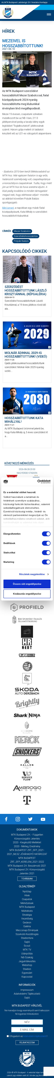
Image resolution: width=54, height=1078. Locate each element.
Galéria (27, 926)
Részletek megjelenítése (32, 574)
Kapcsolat (27, 976)
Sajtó (27, 941)
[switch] (46, 543)
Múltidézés (27, 910)
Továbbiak (27, 878)
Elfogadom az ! (28, 1036)
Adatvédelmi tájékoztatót (34, 1036)
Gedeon (27, 922)
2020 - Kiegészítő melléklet (27, 842)
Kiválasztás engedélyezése (27, 593)
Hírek (27, 895)
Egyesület (27, 972)
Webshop (27, 965)
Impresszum (27, 989)
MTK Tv (27, 949)
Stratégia (27, 914)
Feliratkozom (27, 1042)
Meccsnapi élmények (27, 930)
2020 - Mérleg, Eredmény (27, 846)
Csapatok (27, 899)
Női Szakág (27, 957)
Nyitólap (27, 891)
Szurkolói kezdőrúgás (27, 934)
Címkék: (7, 231)
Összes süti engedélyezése (27, 584)
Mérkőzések (27, 903)
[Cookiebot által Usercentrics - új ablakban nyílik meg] (38, 482)
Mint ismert (8, 207)
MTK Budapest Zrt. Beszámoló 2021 (27, 865)
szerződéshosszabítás (26, 236)
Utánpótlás (27, 953)
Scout (27, 945)
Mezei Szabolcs (22, 231)
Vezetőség (27, 918)
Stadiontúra (27, 938)
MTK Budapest (27, 907)
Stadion (27, 969)
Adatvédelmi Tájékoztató (27, 993)
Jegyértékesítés (27, 961)
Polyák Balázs (21, 241)
